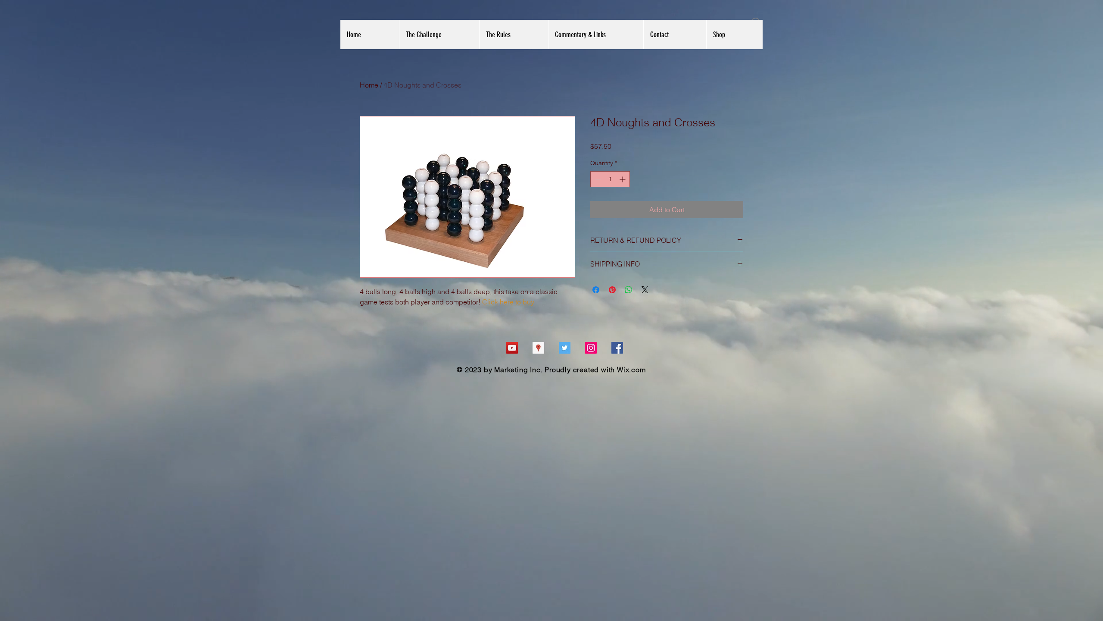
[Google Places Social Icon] (538, 348)
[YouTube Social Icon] (512, 348)
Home (369, 85)
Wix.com (631, 369)
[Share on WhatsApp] (628, 290)
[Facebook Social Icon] (617, 348)
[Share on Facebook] (596, 290)
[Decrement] (597, 179)
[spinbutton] (610, 179)
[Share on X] (645, 290)
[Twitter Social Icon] (564, 348)
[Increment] (623, 179)
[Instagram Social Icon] (591, 348)
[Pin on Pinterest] (612, 290)
